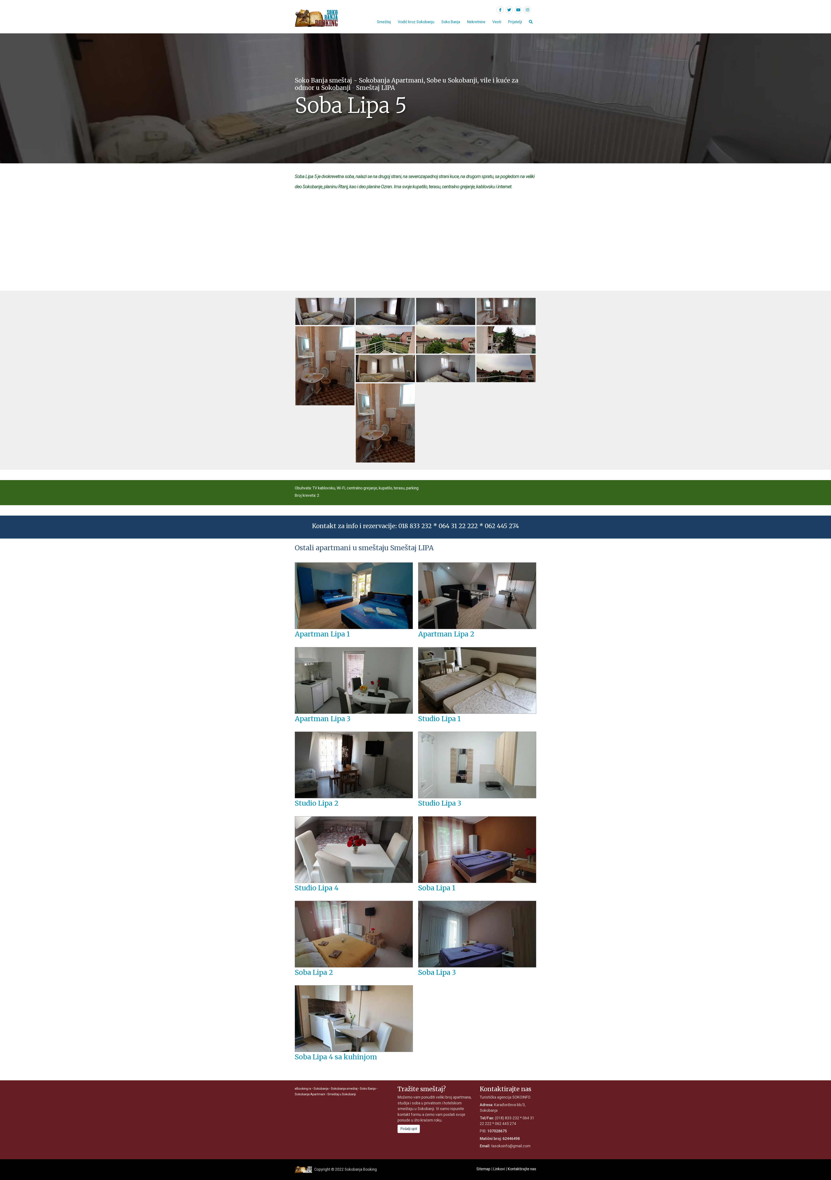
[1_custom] (324, 311)
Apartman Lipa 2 (446, 634)
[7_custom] (445, 340)
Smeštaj (384, 22)
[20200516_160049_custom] (506, 368)
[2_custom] (385, 311)
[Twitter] (509, 9)
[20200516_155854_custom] (445, 368)
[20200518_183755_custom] (385, 422)
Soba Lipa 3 (437, 972)
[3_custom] (445, 311)
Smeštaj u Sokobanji (341, 1094)
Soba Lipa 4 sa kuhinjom (336, 1057)
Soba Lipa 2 (314, 972)
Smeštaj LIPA (375, 88)
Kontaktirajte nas (522, 1169)
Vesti (496, 22)
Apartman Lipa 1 (322, 634)
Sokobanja (321, 1088)
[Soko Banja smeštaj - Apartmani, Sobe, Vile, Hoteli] (316, 18)
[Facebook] (500, 9)
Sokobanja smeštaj (344, 1088)
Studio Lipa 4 (316, 888)
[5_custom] (324, 365)
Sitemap (483, 1169)
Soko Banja (450, 22)
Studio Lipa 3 (439, 803)
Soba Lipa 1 (436, 888)
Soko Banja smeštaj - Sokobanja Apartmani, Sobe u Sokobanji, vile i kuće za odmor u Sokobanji (406, 84)
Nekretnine (476, 22)
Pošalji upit (408, 1129)
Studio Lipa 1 (439, 718)
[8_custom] (506, 340)
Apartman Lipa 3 (323, 718)
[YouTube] (518, 9)
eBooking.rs (303, 1088)
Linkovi (499, 1169)
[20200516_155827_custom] (385, 368)
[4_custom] (506, 311)
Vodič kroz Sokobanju (416, 22)
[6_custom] (385, 340)
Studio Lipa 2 (316, 803)
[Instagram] (527, 9)
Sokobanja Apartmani (310, 1094)
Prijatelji (515, 22)
